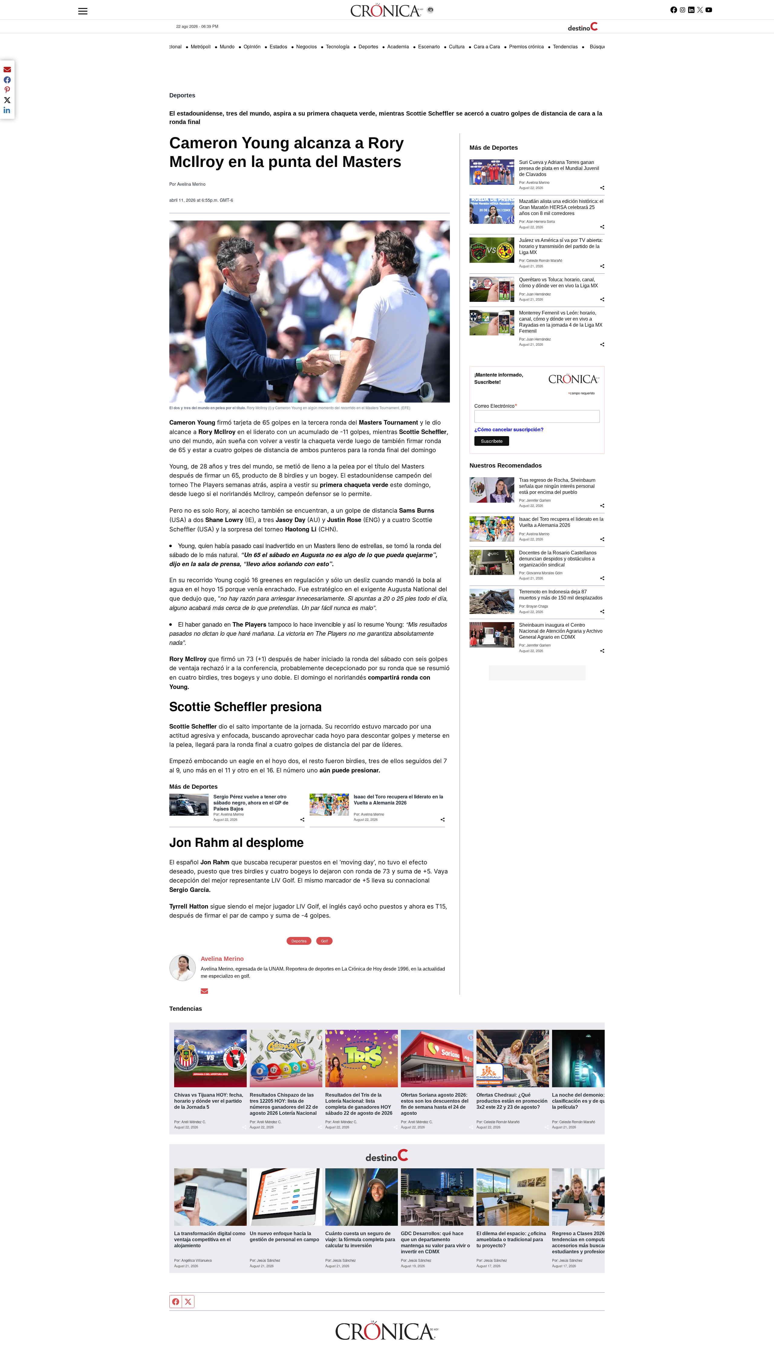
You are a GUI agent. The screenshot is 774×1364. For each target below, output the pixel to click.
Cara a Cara (487, 46)
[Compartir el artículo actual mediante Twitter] (7, 100)
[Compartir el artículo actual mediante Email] (7, 69)
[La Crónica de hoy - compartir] (302, 819)
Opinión (252, 46)
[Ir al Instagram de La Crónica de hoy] (682, 10)
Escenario (429, 46)
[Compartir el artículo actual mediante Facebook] (7, 79)
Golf (324, 940)
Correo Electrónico (495, 405)
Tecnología (338, 46)
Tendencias (565, 46)
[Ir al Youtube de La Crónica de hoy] (709, 10)
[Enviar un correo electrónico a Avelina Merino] (204, 991)
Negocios (306, 46)
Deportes (368, 46)
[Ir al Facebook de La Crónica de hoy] (674, 10)
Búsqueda (601, 46)
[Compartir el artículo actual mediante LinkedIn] (7, 110)
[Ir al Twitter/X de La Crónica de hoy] (700, 10)
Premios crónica (526, 46)
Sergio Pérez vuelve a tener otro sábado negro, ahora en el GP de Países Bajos (250, 803)
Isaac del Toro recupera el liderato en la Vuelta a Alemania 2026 (398, 800)
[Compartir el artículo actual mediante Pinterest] (7, 90)
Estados (278, 46)
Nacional (172, 46)
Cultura (457, 46)
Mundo (227, 46)
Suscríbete (491, 441)
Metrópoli (201, 46)
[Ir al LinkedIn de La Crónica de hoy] (691, 10)
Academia (398, 46)
